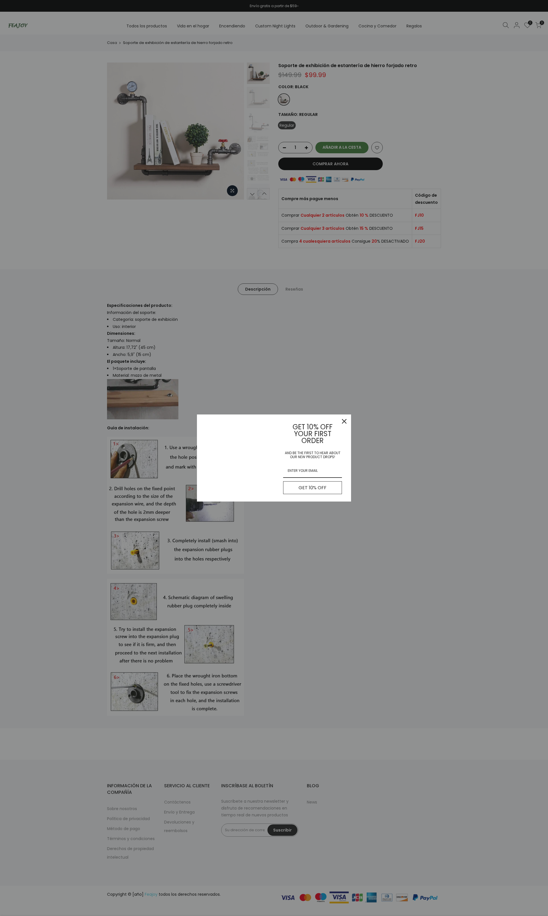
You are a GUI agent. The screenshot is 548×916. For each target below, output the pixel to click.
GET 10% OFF (313, 487)
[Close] (344, 421)
